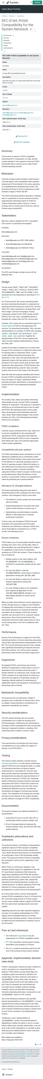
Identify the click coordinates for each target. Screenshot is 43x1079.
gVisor (11, 948)
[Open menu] (3, 2)
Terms (4, 1069)
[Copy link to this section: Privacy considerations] (29, 738)
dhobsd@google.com (9, 115)
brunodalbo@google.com (25, 113)
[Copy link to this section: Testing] (12, 755)
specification (23, 936)
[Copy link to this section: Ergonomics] (17, 660)
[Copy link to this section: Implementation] (21, 394)
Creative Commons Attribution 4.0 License (20, 1052)
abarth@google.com (9, 113)
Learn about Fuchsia (11, 9)
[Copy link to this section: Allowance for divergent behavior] (34, 486)
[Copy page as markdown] (31, 29)
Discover (11, 16)
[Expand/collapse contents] (13, 35)
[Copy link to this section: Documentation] (21, 806)
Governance (20, 16)
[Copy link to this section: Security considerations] (29, 713)
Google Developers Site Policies (16, 1056)
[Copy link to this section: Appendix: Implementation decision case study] (15, 961)
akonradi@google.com (10, 105)
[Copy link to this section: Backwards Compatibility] (31, 693)
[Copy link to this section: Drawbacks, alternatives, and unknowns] (15, 840)
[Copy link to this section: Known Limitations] (21, 538)
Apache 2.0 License (27, 1054)
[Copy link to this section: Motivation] (15, 174)
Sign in (37, 2)
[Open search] (31, 2)
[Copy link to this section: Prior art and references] (30, 930)
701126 (5, 98)
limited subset (7, 326)
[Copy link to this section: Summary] (14, 151)
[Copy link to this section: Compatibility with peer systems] (33, 450)
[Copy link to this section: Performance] (18, 632)
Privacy (10, 1069)
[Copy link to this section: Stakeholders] (18, 216)
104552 (5, 90)
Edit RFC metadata (22, 142)
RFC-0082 (9, 942)
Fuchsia (4, 16)
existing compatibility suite (11, 763)
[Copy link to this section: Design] (11, 282)
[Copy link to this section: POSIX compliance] (21, 426)
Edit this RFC (21, 136)
